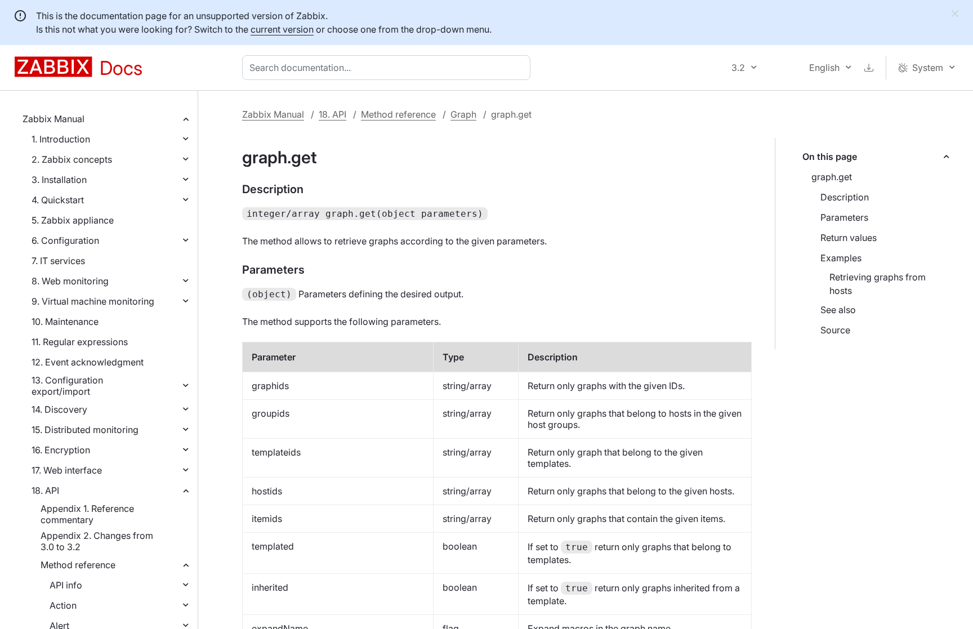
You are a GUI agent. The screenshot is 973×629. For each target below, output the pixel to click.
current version (282, 29)
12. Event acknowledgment (88, 362)
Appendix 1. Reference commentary (87, 514)
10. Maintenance (65, 321)
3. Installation (59, 179)
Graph (463, 114)
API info (66, 585)
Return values (848, 237)
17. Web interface (67, 470)
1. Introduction (61, 139)
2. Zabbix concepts (72, 159)
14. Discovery (59, 409)
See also (838, 309)
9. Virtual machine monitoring (93, 301)
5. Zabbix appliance (73, 220)
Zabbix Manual (53, 118)
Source (835, 330)
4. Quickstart (58, 200)
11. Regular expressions (80, 341)
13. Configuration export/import (67, 385)
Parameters (844, 217)
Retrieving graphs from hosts (877, 283)
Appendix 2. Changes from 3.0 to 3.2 (97, 541)
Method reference (78, 564)
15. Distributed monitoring (85, 429)
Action (63, 605)
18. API (45, 490)
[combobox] (388, 67)
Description (844, 197)
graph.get (831, 176)
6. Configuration (65, 240)
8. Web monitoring (70, 281)
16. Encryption (61, 450)
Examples (841, 258)
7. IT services (58, 260)
